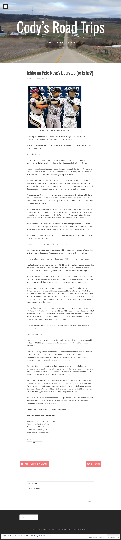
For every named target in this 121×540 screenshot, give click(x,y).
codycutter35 (46, 78)
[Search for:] (28, 517)
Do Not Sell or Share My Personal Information (75, 529)
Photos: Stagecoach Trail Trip (34, 464)
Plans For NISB (93, 464)
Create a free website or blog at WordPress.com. (47, 529)
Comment (88, 501)
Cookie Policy (37, 537)
